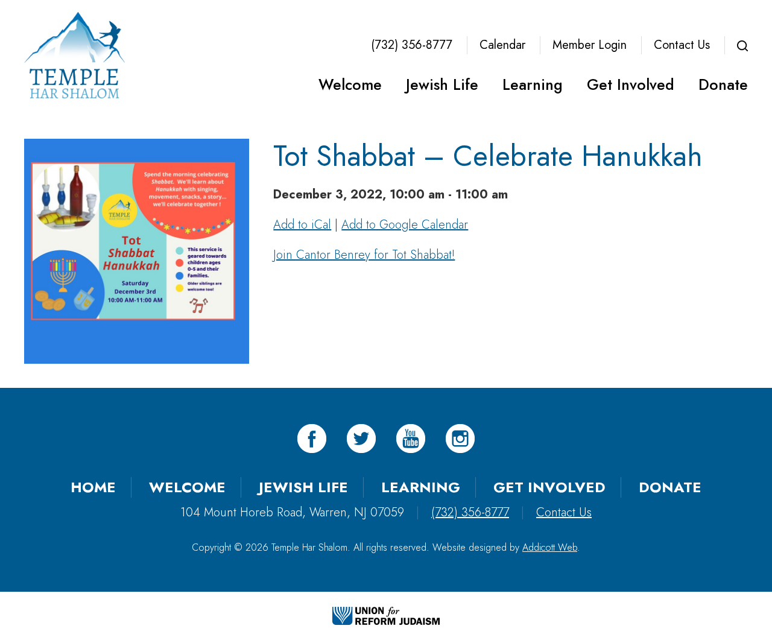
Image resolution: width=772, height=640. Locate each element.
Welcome (350, 84)
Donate (723, 84)
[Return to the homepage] (74, 55)
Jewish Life (442, 84)
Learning (532, 84)
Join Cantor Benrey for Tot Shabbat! (364, 255)
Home (93, 487)
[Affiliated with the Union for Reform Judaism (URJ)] (386, 615)
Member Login (589, 45)
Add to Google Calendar (404, 224)
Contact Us (682, 45)
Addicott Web (549, 547)
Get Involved (630, 84)
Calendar (502, 45)
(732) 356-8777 (411, 45)
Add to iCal (302, 224)
